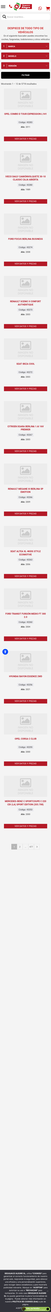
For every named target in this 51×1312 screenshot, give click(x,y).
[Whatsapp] (40, 8)
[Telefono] (11, 6)
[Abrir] (3, 6)
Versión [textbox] (12, 66)
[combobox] (25, 46)
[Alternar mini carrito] (48, 9)
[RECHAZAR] (47, 1291)
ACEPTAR (20, 1308)
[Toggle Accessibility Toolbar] (5, 652)
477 (31, 847)
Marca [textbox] (11, 46)
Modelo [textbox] (12, 56)
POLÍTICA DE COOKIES (22, 1301)
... (25, 847)
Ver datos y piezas (26, 139)
